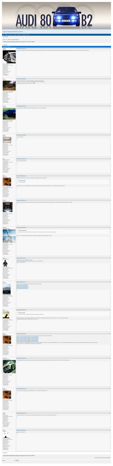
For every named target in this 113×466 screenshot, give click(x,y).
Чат (3, 34)
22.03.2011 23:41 (23, 175)
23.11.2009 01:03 (23, 78)
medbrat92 (5, 358)
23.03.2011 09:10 (23, 200)
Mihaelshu (5, 227)
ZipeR (4, 430)
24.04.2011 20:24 (23, 227)
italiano (4, 258)
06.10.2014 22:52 (23, 388)
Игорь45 (4, 200)
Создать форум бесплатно (105, 457)
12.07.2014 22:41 (23, 333)
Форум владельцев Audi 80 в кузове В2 (11, 41)
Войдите (9, 39)
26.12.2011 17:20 (23, 309)
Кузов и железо (23, 41)
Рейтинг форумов (98, 457)
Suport (4, 413)
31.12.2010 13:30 (23, 158)
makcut (4, 106)
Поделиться (18, 48)
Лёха (4, 158)
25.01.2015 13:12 (23, 430)
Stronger (4, 48)
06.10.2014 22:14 (23, 358)
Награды (14, 34)
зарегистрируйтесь (15, 39)
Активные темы (5, 36)
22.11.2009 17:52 (23, 48)
